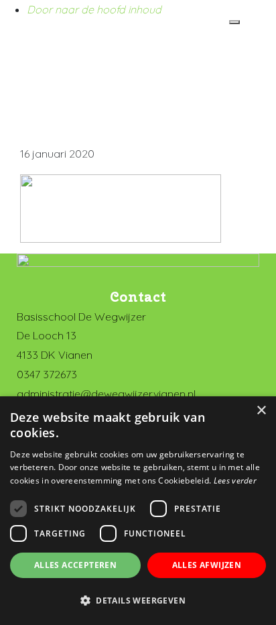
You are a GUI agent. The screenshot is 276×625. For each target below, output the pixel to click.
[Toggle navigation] (234, 22)
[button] (138, 601)
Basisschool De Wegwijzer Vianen (35, 43)
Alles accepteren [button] (75, 565)
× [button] (261, 411)
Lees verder (235, 480)
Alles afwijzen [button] (207, 565)
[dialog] (138, 510)
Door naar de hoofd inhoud (94, 9)
